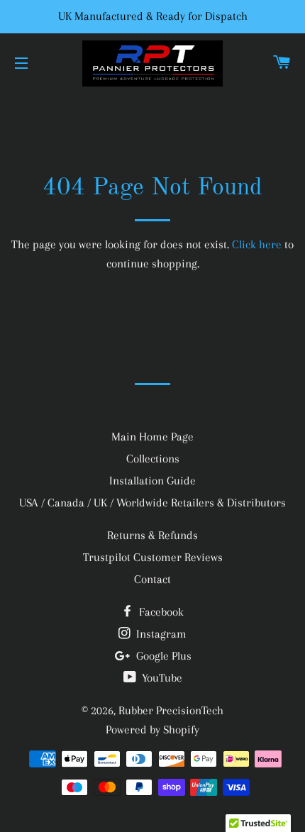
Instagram (160, 633)
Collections (152, 458)
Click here (257, 244)
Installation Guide (152, 480)
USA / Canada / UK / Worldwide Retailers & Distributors (152, 502)
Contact (152, 579)
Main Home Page (152, 436)
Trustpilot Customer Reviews (153, 557)
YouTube (160, 677)
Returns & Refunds (152, 535)
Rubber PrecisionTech (170, 710)
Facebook (160, 612)
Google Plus (162, 655)
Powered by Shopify (152, 729)
